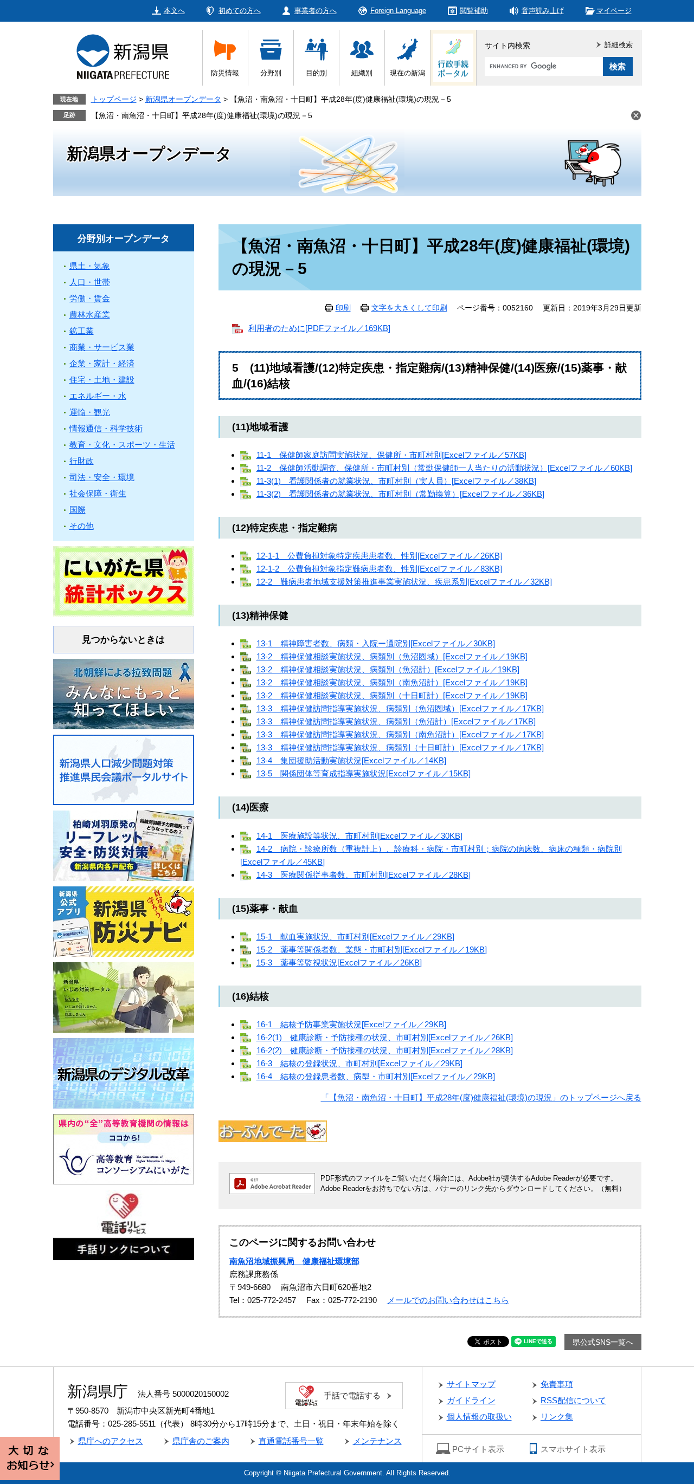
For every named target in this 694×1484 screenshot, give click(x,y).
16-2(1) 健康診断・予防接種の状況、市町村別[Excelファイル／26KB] (384, 1037)
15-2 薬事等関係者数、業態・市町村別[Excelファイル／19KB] (371, 949)
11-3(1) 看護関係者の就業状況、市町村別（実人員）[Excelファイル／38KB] (396, 480)
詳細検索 (619, 45)
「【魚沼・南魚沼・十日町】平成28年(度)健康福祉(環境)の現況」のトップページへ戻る (481, 1097)
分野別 (270, 73)
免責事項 (557, 1384)
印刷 (343, 307)
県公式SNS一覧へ (603, 1342)
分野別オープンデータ (124, 239)
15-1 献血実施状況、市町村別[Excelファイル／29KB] (355, 936)
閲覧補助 (474, 11)
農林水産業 (89, 314)
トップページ (114, 99)
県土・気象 (89, 265)
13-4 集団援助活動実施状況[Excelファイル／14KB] (351, 760)
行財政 (81, 460)
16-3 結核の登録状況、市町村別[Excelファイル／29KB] (359, 1063)
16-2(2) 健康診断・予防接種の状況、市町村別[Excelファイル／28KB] (384, 1050)
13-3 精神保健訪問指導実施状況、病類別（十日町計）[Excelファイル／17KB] (400, 747)
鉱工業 (81, 330)
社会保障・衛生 (97, 493)
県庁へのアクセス (110, 1441)
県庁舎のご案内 (200, 1441)
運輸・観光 (89, 412)
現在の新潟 (407, 73)
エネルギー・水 (97, 395)
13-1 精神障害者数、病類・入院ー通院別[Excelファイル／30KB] (375, 643)
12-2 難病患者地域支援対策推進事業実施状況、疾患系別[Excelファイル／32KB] (404, 581)
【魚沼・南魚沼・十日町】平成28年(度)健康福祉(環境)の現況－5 (201, 115)
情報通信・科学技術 (106, 428)
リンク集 (557, 1416)
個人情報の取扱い (479, 1416)
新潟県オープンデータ (183, 99)
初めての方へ (240, 11)
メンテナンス (377, 1441)
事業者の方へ (315, 11)
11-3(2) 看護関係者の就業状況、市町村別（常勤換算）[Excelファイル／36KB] (400, 493)
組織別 (361, 73)
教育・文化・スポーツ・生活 (122, 444)
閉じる (636, 115)
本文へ (174, 11)
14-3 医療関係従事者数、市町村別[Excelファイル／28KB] (363, 874)
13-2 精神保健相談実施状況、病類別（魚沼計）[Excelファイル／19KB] (387, 669)
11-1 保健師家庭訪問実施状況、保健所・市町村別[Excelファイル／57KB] (391, 454)
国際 (77, 509)
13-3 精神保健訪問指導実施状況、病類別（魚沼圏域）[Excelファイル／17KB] (400, 708)
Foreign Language (398, 11)
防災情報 (225, 73)
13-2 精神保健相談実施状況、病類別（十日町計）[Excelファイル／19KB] (392, 695)
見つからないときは (123, 639)
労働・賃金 (89, 298)
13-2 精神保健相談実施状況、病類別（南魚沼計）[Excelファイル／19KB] (392, 682)
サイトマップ (471, 1384)
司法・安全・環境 (101, 477)
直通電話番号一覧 (291, 1441)
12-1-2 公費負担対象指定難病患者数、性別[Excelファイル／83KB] (379, 568)
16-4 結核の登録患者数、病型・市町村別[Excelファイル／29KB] (375, 1076)
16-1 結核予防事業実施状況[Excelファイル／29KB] (351, 1024)
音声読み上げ (543, 11)
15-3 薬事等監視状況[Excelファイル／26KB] (339, 962)
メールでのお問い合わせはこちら (448, 1300)
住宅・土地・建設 (101, 379)
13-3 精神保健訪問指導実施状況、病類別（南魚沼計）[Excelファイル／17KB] (400, 734)
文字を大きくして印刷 (409, 307)
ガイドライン (471, 1400)
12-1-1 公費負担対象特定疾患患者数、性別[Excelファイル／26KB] (379, 555)
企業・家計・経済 (101, 363)
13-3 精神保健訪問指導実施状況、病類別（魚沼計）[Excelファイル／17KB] (396, 721)
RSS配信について (573, 1400)
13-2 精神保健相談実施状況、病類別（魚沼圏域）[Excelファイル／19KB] (392, 656)
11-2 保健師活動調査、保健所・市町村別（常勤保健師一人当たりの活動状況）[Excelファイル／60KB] (444, 467)
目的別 (316, 73)
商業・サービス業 (101, 347)
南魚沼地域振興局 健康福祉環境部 (294, 1261)
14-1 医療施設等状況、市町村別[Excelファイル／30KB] (359, 835)
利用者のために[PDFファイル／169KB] (319, 328)
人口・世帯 (89, 282)
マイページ (614, 11)
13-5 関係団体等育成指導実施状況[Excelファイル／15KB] (363, 773)
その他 (81, 525)
